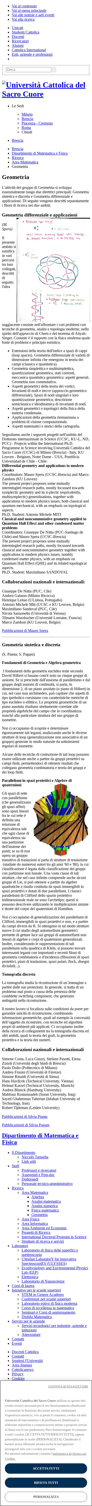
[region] (46, 1443)
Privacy (18, 1374)
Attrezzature (31, 1334)
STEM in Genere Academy (43, 1294)
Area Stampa (22, 1365)
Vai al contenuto (24, 6)
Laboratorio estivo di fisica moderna (49, 1303)
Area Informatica (35, 1223)
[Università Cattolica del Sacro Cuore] (46, 94)
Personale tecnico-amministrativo (47, 1184)
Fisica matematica (45, 1210)
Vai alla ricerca (23, 19)
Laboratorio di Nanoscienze (43, 1281)
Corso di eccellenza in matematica (48, 1308)
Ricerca (18, 158)
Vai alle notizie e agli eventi (33, 15)
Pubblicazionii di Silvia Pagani (25, 1125)
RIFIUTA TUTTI (46, 1483)
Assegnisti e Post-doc (38, 1175)
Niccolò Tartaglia (35, 1157)
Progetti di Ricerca (36, 1232)
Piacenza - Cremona (37, 123)
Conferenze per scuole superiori (46, 1299)
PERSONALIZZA (46, 1497)
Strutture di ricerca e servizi (43, 1241)
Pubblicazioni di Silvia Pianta (24, 1116)
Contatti (18, 1356)
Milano (27, 114)
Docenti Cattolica (25, 1352)
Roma (26, 128)
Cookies (18, 1378)
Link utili (29, 1161)
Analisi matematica (46, 1201)
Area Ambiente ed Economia (44, 1228)
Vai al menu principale (29, 10)
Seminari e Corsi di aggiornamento (48, 1312)
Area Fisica (30, 1219)
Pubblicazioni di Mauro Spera (25, 630)
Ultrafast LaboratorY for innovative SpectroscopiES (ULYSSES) (49, 1261)
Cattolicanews (23, 1369)
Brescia (27, 119)
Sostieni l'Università (27, 1361)
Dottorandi (30, 1179)
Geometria (39, 1215)
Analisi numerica (44, 1206)
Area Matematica (25, 162)
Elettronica (30, 1277)
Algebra (37, 1197)
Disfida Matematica (37, 1317)
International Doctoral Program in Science (54, 1237)
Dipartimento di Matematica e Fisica (40, 153)
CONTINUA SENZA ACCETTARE (68, 1386)
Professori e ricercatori (39, 1170)
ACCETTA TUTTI (46, 1468)
